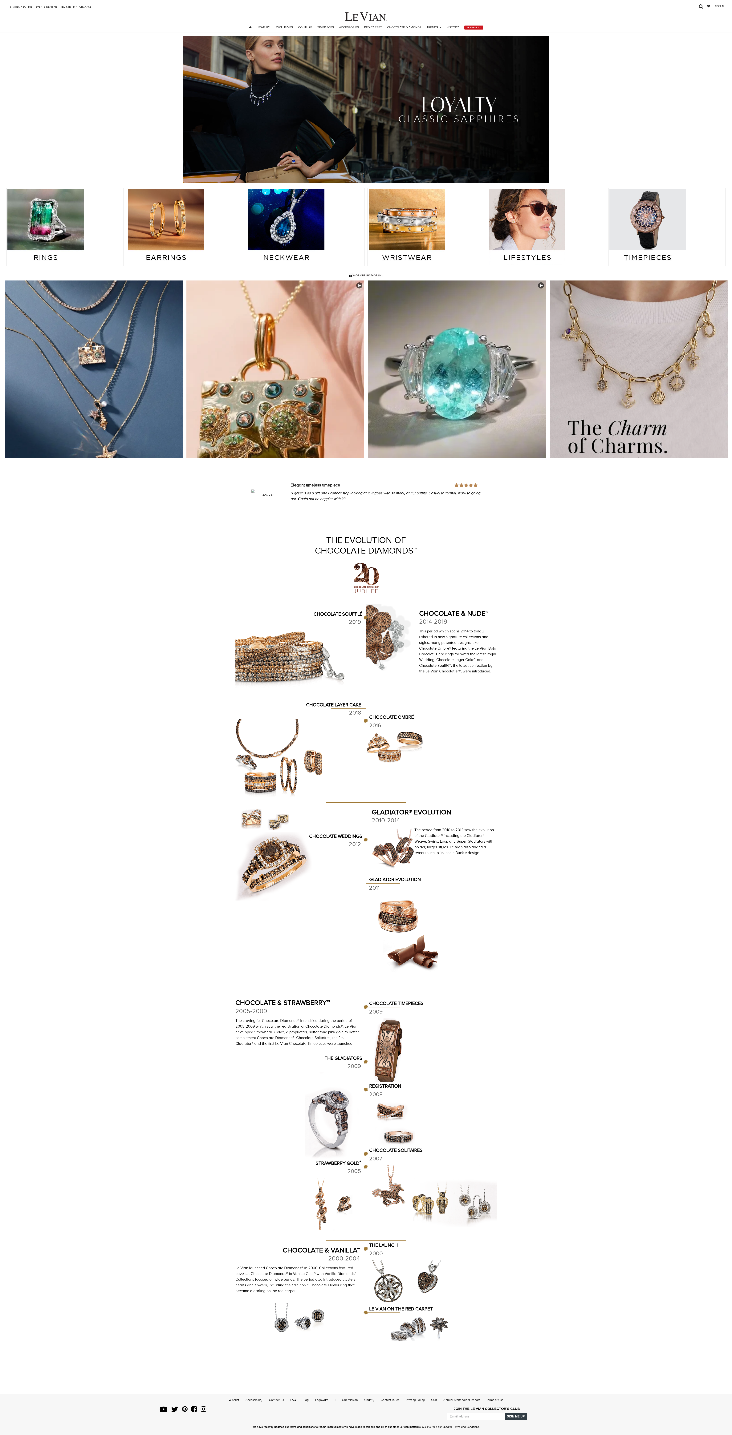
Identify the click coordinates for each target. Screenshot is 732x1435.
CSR (434, 1400)
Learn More (94, 369)
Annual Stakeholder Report (461, 1400)
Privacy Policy (415, 1400)
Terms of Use (494, 1400)
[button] (191, 109)
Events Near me (46, 6)
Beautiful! (299, 474)
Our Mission (350, 1400)
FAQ (293, 1400)
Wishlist (234, 1400)
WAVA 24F (268, 494)
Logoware (321, 1400)
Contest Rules (390, 1400)
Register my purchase (76, 6)
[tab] (65, 227)
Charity (369, 1400)
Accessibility (254, 1400)
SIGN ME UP (516, 1416)
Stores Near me (20, 6)
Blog (306, 1400)
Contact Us (276, 1400)
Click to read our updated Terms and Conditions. (451, 1426)
